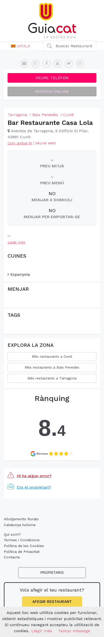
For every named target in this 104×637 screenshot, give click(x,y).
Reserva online (52, 91)
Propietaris (52, 573)
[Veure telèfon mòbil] (35, 63)
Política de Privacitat (22, 552)
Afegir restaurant (52, 601)
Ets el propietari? (34, 487)
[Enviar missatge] (24, 63)
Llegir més (16, 242)
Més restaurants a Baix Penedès (52, 367)
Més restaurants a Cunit (52, 356)
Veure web (45, 143)
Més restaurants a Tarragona (52, 378)
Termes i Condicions (22, 540)
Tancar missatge (74, 630)
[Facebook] (46, 63)
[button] (20, 46)
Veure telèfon (52, 77)
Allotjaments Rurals (21, 519)
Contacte (12, 557)
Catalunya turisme (20, 525)
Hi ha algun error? (34, 475)
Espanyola (19, 274)
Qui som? (12, 534)
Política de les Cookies (24, 546)
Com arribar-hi (20, 143)
